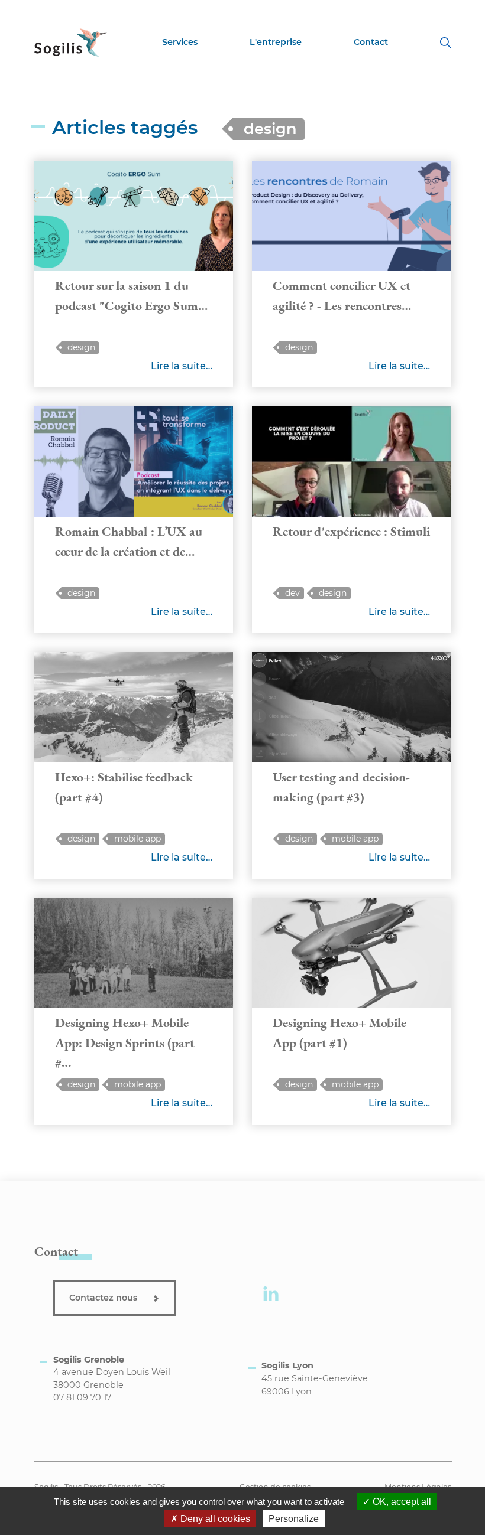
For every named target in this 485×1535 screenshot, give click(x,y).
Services (180, 42)
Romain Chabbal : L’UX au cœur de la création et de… (128, 541)
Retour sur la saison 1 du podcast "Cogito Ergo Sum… (131, 295)
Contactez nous (104, 1297)
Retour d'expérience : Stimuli (351, 531)
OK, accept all (400, 1502)
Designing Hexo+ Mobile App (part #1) (339, 1032)
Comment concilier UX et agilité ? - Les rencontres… (342, 295)
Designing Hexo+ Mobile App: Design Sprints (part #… (125, 1042)
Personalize (294, 1519)
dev (292, 593)
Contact (371, 42)
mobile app (137, 838)
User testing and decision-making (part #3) (341, 787)
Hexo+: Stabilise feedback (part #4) (124, 787)
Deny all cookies (214, 1519)
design (81, 347)
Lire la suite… (181, 365)
